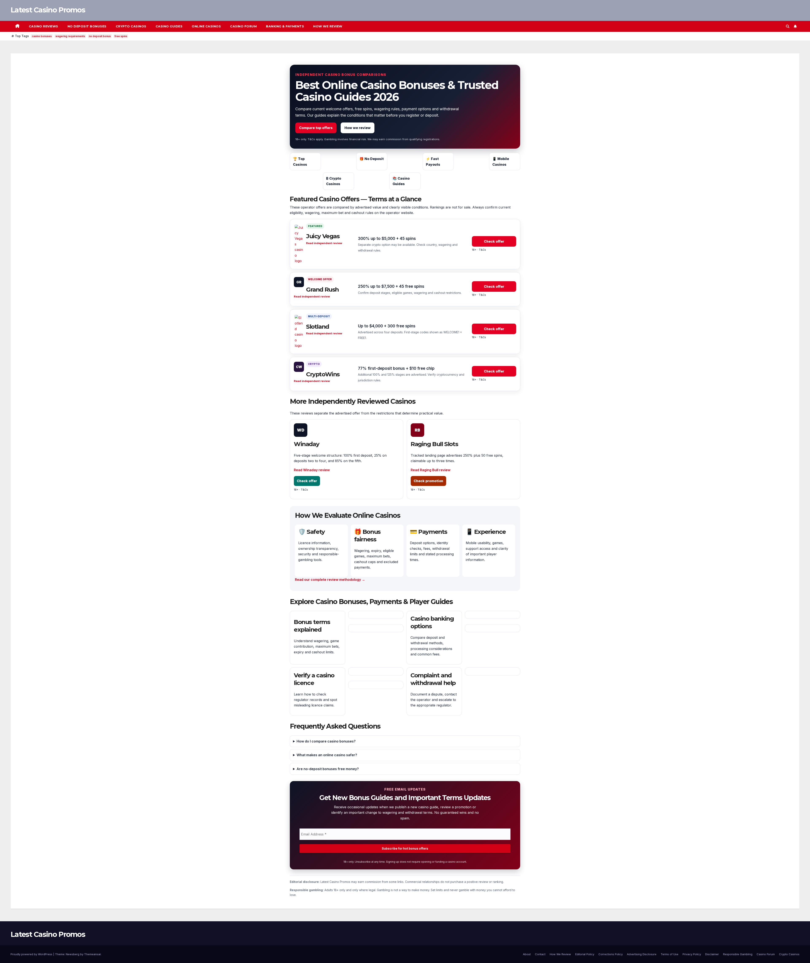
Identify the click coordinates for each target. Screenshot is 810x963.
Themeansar (92, 954)
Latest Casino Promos (48, 9)
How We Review (327, 26)
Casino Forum (243, 26)
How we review (357, 128)
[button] (787, 26)
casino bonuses (42, 36)
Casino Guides (169, 26)
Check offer (494, 241)
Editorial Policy (584, 954)
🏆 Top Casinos (300, 161)
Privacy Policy (692, 954)
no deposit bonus (100, 36)
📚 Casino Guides (401, 181)
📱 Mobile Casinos (500, 161)
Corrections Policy (610, 954)
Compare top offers (316, 128)
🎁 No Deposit (371, 159)
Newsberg (72, 954)
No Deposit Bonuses (87, 26)
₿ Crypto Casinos (333, 181)
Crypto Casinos (131, 26)
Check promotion (428, 481)
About (527, 954)
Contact (540, 954)
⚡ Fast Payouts (433, 161)
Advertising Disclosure (641, 954)
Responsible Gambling (737, 954)
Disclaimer (712, 954)
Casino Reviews (43, 26)
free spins (121, 36)
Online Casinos (206, 26)
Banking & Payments (285, 26)
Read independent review (324, 243)
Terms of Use (669, 954)
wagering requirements (70, 36)
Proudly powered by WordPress (32, 954)
